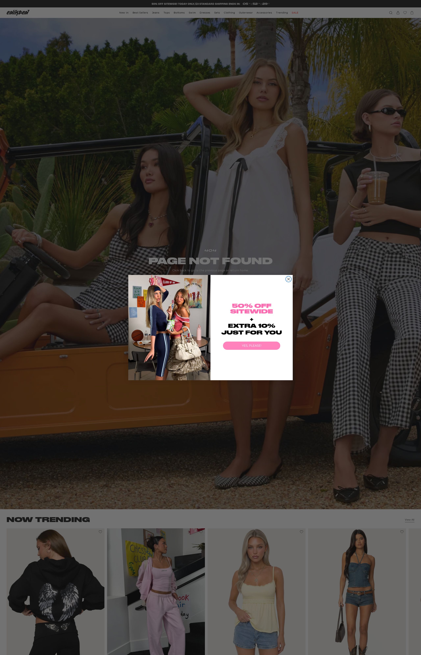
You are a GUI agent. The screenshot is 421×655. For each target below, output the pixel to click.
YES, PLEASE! (251, 345)
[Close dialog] (288, 279)
